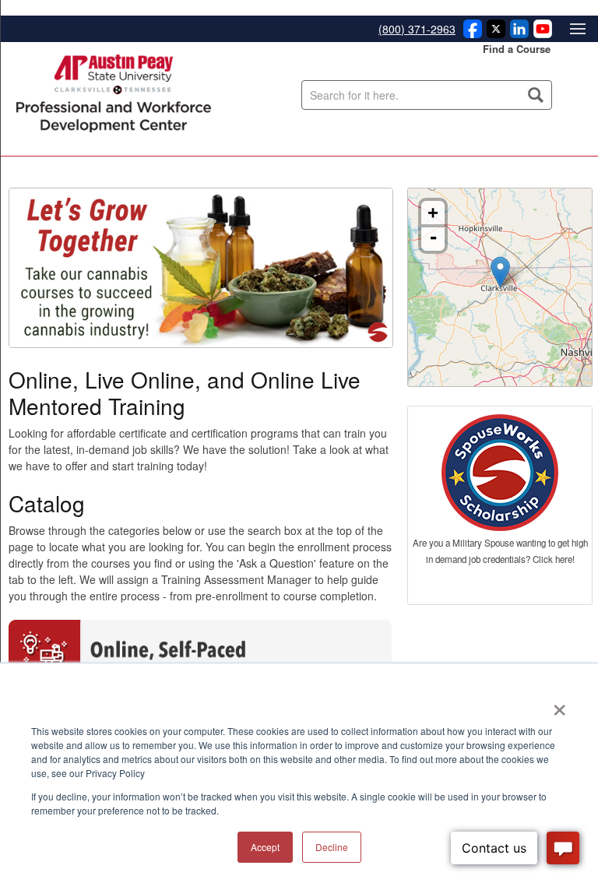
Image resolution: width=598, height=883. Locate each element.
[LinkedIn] (517, 33)
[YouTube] (540, 33)
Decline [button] (331, 846)
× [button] (559, 704)
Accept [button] (265, 846)
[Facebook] (470, 33)
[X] (493, 33)
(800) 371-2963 (417, 29)
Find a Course (517, 48)
